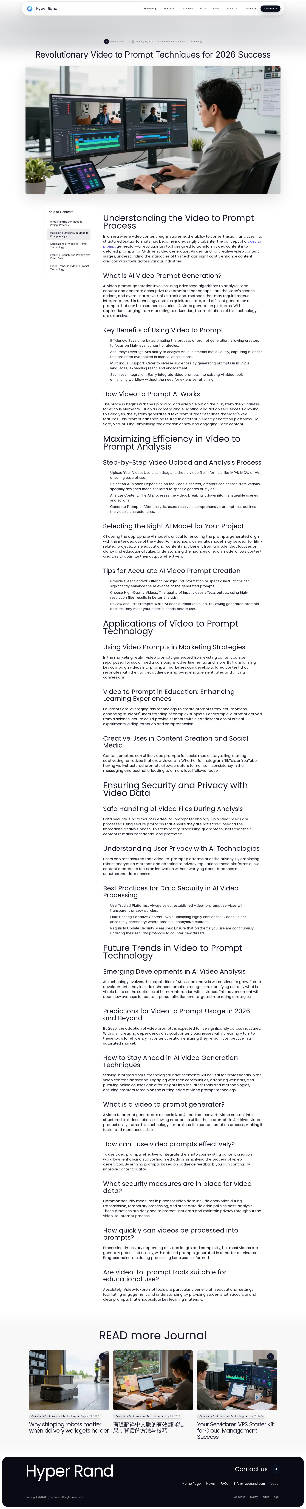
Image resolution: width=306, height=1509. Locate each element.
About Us (239, 1497)
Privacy (253, 1497)
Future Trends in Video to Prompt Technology (69, 267)
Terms (265, 1497)
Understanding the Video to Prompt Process (66, 223)
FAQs (224, 1483)
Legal (276, 1497)
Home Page (191, 1483)
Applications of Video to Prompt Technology (68, 245)
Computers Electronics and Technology (180, 41)
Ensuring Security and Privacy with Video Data (70, 256)
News (210, 1483)
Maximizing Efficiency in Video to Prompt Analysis (69, 234)
